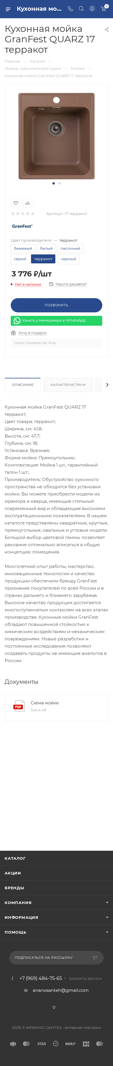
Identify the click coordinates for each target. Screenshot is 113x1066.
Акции (13, 873)
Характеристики (68, 385)
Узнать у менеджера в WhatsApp (54, 320)
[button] (54, 183)
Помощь (15, 932)
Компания (18, 902)
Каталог (15, 858)
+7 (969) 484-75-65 (40, 978)
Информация (22, 917)
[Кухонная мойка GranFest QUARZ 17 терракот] (56, 136)
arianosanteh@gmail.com (61, 990)
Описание (22, 385)
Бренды (14, 887)
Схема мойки (45, 703)
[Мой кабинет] (92, 9)
